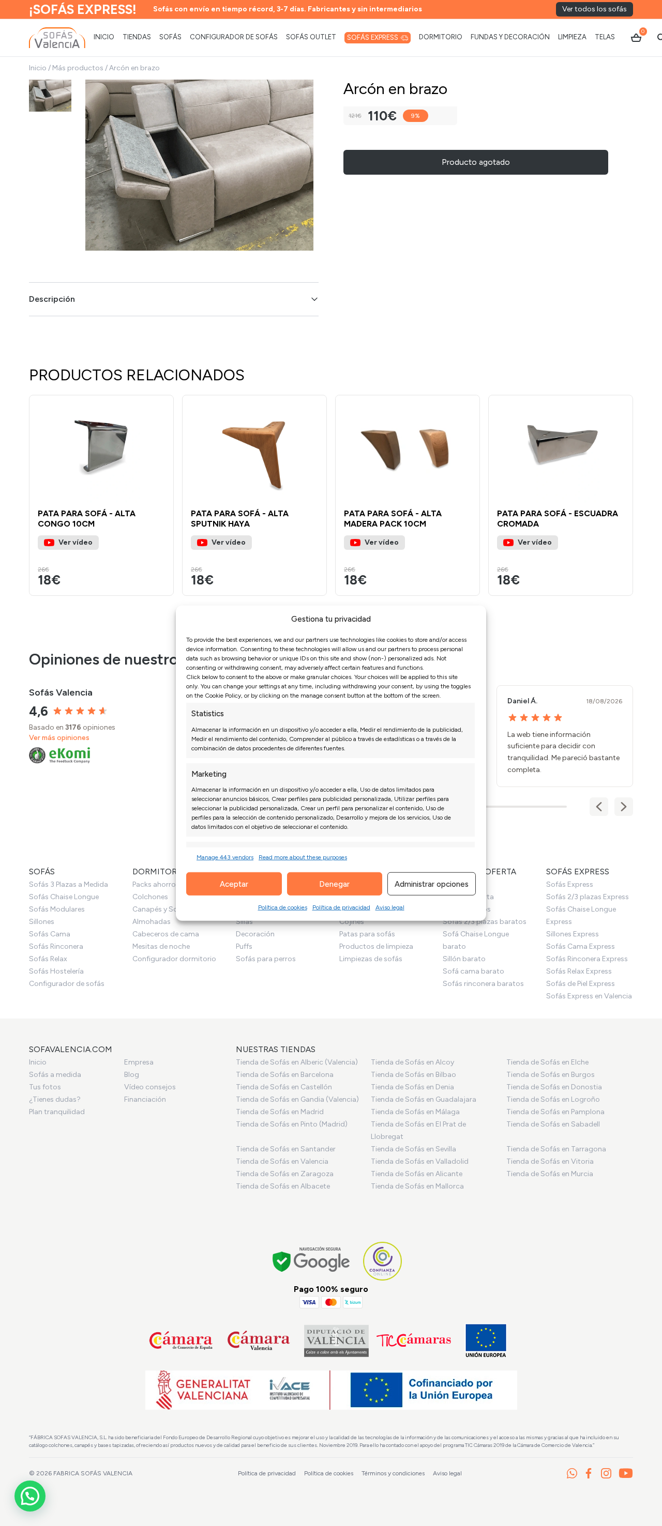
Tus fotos (45, 1087)
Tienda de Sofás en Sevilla (413, 1149)
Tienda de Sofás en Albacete (283, 1186)
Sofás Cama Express (580, 946)
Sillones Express (572, 934)
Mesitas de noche (161, 946)
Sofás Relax (48, 958)
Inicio (38, 68)
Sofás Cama (49, 934)
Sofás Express (569, 884)
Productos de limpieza (376, 946)
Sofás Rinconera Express (587, 958)
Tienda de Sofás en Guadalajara (423, 1099)
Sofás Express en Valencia (589, 996)
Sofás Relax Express (579, 971)
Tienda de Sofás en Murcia (549, 1173)
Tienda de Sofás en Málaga (415, 1111)
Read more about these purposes (303, 857)
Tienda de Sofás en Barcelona (285, 1074)
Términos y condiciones (393, 1473)
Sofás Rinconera (56, 946)
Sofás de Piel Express (580, 983)
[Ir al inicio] (57, 37)
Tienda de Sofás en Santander (286, 1149)
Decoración (255, 934)
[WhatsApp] (572, 1473)
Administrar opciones (432, 883)
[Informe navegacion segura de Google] (311, 1261)
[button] (161, 449)
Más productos (77, 68)
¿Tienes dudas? (55, 1099)
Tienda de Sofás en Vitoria (550, 1161)
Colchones (150, 896)
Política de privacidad (341, 907)
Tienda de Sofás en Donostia (554, 1087)
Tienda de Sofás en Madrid (280, 1111)
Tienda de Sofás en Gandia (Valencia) (297, 1099)
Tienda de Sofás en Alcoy (412, 1062)
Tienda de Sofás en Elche (547, 1062)
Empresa (139, 1062)
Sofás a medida (55, 1074)
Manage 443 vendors (225, 857)
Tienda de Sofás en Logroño (553, 1099)
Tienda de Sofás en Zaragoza (285, 1173)
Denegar (334, 883)
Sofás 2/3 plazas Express (587, 896)
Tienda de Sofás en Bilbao (413, 1074)
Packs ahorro (154, 884)
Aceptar (234, 883)
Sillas (244, 921)
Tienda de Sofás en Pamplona (555, 1111)
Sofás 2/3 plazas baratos (484, 921)
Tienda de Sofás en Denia (412, 1087)
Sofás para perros (266, 958)
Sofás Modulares (57, 909)
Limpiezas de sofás (370, 958)
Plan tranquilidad (57, 1111)
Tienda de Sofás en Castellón (284, 1087)
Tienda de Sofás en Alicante (416, 1173)
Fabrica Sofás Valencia (92, 1473)
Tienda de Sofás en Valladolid (420, 1161)
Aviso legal (389, 907)
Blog (131, 1074)
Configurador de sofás (66, 983)
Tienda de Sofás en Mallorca (417, 1186)
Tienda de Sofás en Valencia (282, 1161)
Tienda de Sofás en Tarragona (556, 1149)
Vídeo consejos (150, 1087)
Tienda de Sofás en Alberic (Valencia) (297, 1062)
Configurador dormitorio (174, 958)
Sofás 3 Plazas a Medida (68, 884)
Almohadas (151, 921)
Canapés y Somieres (166, 909)
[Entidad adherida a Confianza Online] (382, 1261)
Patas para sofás (367, 934)
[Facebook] (588, 1473)
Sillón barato (464, 958)
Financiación (145, 1099)
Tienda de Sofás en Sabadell (553, 1124)
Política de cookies (282, 907)
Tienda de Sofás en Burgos (550, 1074)
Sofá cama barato (473, 971)
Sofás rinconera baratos (483, 983)
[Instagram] (606, 1473)
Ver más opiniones (59, 737)
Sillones (41, 921)
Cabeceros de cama (165, 934)
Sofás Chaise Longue (64, 896)
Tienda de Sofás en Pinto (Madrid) (292, 1124)
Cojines (351, 921)
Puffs (244, 946)
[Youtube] (626, 1473)
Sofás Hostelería (56, 971)
